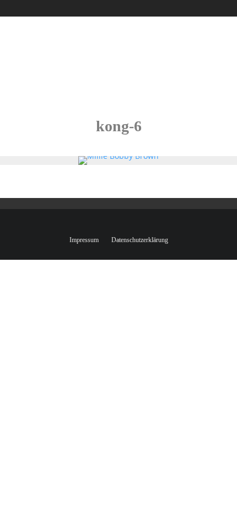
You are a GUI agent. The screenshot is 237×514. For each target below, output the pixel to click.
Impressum (84, 240)
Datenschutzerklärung (139, 240)
